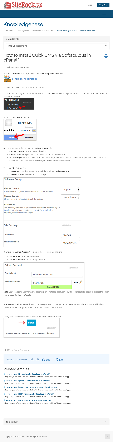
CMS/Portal (48, 31)
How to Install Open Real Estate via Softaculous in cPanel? (31, 387)
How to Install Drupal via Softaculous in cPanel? (27, 374)
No (60, 359)
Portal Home (8, 31)
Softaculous (36, 31)
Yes (47, 359)
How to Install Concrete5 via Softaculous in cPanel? (28, 400)
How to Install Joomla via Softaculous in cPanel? (27, 380)
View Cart (103, 5)
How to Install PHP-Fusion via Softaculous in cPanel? (29, 394)
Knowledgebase (23, 31)
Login (90, 5)
